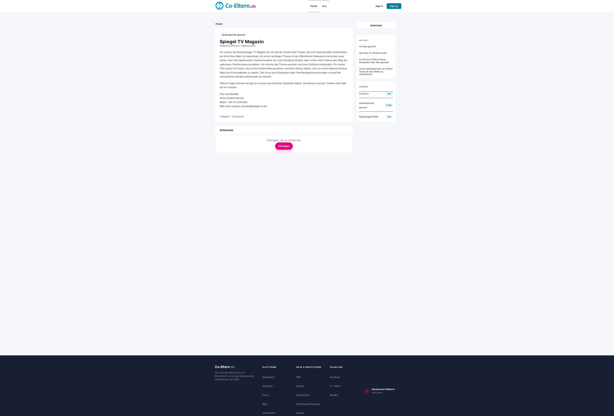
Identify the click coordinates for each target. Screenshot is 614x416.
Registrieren (268, 377)
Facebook (335, 377)
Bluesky (334, 395)
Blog (264, 404)
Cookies (300, 413)
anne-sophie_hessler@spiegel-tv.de (246, 106)
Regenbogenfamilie (368, 116)
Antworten (376, 25)
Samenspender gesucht (233, 34)
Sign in (379, 6)
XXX (233, 45)
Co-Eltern (364, 93)
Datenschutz (302, 395)
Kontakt (300, 386)
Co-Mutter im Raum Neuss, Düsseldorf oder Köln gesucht (374, 61)
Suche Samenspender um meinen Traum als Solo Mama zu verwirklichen (376, 71)
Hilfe (298, 377)
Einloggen (284, 146)
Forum (265, 395)
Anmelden (267, 386)
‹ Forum (218, 24)
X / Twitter (335, 386)
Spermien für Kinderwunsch (373, 53)
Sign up (394, 6)
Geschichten (268, 413)
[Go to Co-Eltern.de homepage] (236, 6)
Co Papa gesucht (367, 46)
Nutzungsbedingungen (308, 404)
